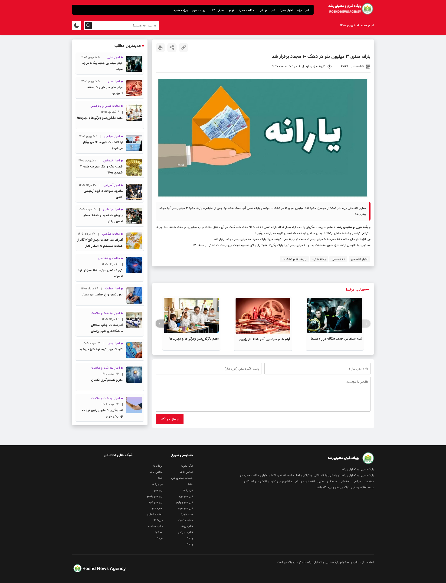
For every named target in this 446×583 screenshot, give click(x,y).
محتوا (159, 532)
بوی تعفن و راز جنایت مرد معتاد (102, 294)
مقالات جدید (246, 10)
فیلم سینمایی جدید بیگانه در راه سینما (336, 338)
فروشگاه (158, 520)
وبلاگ (189, 538)
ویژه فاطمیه (181, 10)
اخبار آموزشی (267, 10)
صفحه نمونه (185, 520)
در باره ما (157, 483)
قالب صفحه (155, 526)
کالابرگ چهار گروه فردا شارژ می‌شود (101, 349)
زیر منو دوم (156, 502)
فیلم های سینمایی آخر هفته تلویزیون (264, 339)
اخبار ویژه (303, 10)
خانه (160, 477)
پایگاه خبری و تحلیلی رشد (354, 227)
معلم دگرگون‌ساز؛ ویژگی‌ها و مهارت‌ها (194, 338)
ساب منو (157, 508)
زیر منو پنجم (155, 496)
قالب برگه (187, 526)
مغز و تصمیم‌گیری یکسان (107, 379)
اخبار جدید (286, 10)
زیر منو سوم (185, 508)
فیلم (231, 10)
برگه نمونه (187, 465)
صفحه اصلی (155, 514)
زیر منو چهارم (184, 502)
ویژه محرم (198, 10)
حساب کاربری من (182, 477)
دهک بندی (338, 259)
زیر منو (158, 490)
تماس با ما (186, 471)
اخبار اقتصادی (359, 259)
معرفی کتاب (217, 10)
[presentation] (366, 324)
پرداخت (158, 465)
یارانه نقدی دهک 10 (294, 259)
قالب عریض (185, 532)
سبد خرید (187, 514)
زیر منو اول (186, 496)
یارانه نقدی (319, 259)
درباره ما (188, 490)
